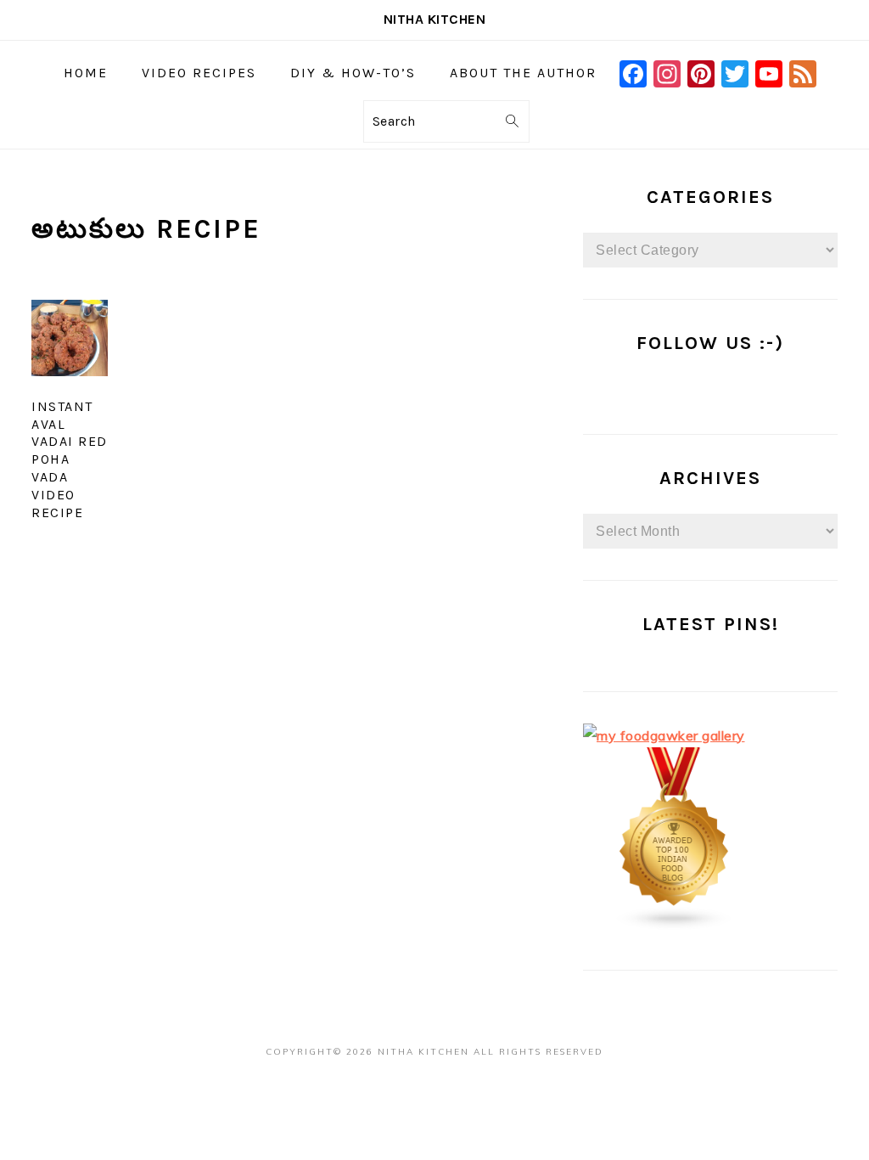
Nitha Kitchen (435, 19)
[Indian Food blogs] (674, 925)
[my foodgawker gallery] (664, 735)
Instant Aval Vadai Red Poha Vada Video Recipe (69, 459)
